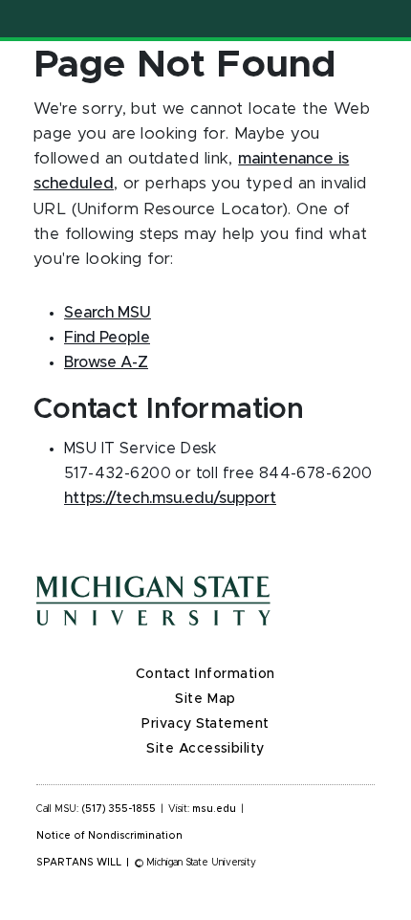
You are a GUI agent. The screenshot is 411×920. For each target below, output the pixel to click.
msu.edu (214, 809)
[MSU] (205, 620)
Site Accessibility (205, 749)
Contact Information (205, 674)
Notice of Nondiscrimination (109, 836)
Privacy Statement (205, 724)
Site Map (205, 699)
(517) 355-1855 (119, 809)
